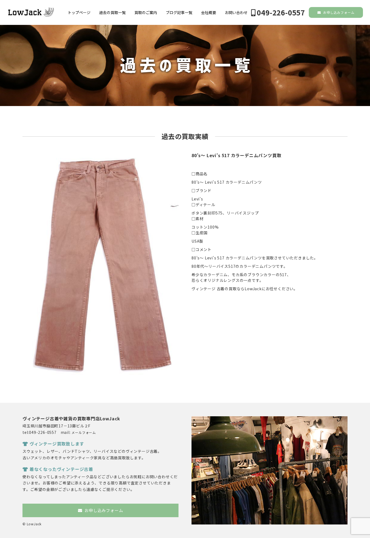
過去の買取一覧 (112, 12)
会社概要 (208, 12)
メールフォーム (84, 432)
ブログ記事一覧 (179, 12)
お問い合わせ (236, 12)
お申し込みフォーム (338, 12)
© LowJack (31, 524)
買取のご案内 (145, 12)
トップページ (79, 12)
